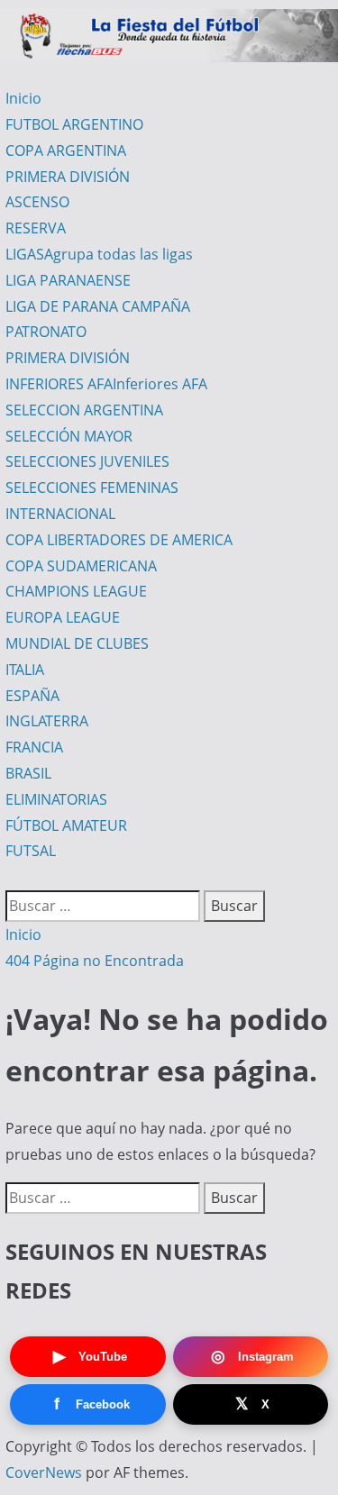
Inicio (23, 98)
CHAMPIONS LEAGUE (76, 591)
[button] (10, 877)
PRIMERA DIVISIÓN (67, 177)
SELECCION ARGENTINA (84, 410)
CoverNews (43, 1472)
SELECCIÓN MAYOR (68, 436)
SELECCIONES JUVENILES (87, 461)
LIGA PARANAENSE (68, 280)
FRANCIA (34, 747)
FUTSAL (30, 851)
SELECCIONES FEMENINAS (91, 487)
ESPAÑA (32, 696)
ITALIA (24, 669)
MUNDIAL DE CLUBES (77, 643)
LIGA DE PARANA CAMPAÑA (97, 306)
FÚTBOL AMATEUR (66, 825)
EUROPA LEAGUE (62, 617)
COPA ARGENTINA (65, 150)
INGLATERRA (46, 721)
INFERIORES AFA (106, 384)
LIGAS (99, 254)
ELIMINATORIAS (56, 799)
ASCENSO (37, 202)
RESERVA (35, 228)
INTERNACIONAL (60, 514)
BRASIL (28, 773)
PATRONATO (46, 332)
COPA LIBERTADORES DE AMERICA (119, 540)
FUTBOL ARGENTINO (74, 124)
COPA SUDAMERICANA (81, 566)
